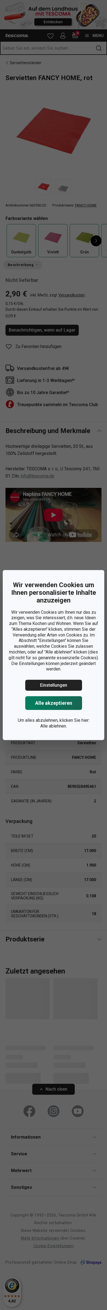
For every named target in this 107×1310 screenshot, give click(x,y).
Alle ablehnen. (53, 726)
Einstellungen (53, 685)
